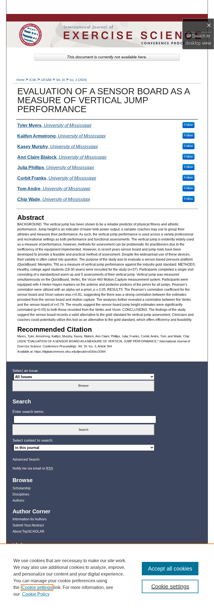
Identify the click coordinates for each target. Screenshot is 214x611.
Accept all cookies (170, 569)
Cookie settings (37, 587)
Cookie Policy (36, 594)
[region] (107, 577)
